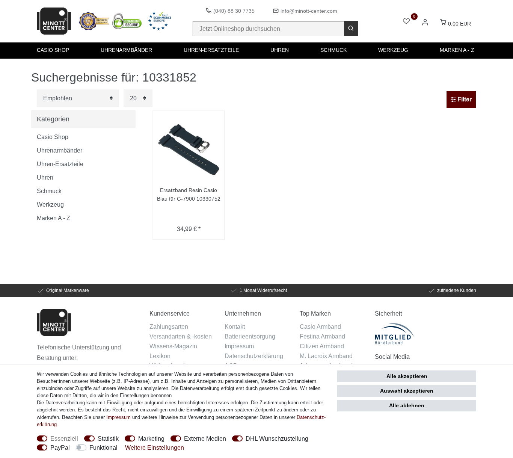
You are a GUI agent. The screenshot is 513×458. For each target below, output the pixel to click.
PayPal (60, 447)
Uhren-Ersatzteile (211, 50)
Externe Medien (205, 438)
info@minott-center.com (309, 11)
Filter (464, 99)
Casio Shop (53, 50)
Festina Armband (322, 336)
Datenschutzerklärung (254, 355)
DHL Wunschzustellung (277, 438)
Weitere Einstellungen (154, 447)
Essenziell (64, 438)
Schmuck (333, 50)
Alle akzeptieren (406, 376)
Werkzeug (393, 50)
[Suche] (351, 28)
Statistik (108, 438)
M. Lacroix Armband (326, 355)
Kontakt (235, 326)
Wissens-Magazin (173, 346)
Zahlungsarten (168, 326)
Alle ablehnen (406, 405)
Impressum (239, 346)
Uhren (279, 50)
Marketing (151, 438)
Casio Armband (320, 326)
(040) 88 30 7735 (234, 11)
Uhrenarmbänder (126, 50)
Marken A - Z (457, 50)
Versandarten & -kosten (180, 336)
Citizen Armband (322, 346)
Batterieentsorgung (250, 336)
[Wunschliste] (406, 22)
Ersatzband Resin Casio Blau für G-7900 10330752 (188, 194)
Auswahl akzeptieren (406, 391)
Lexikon (159, 355)
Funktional (103, 447)
